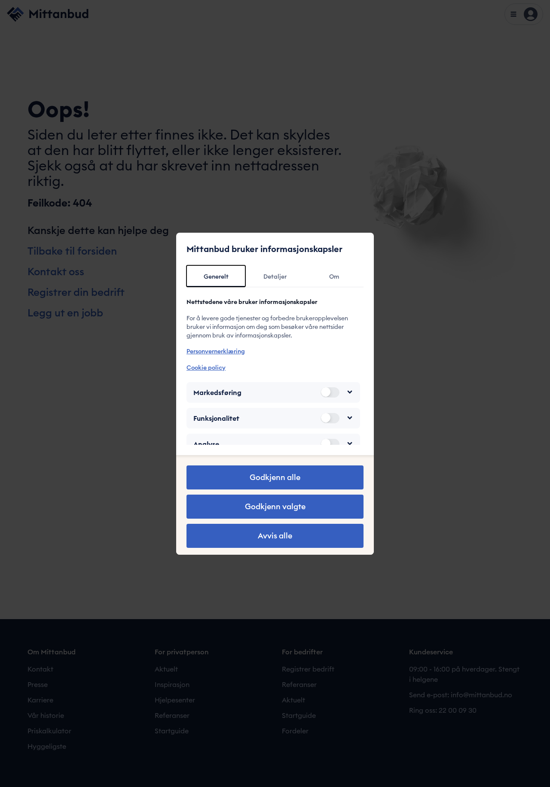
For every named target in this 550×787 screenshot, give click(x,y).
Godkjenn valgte (275, 506)
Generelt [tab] (216, 276)
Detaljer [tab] (275, 276)
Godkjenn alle (275, 477)
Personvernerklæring (215, 351)
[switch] (330, 392)
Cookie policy (206, 367)
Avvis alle (275, 536)
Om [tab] (334, 276)
